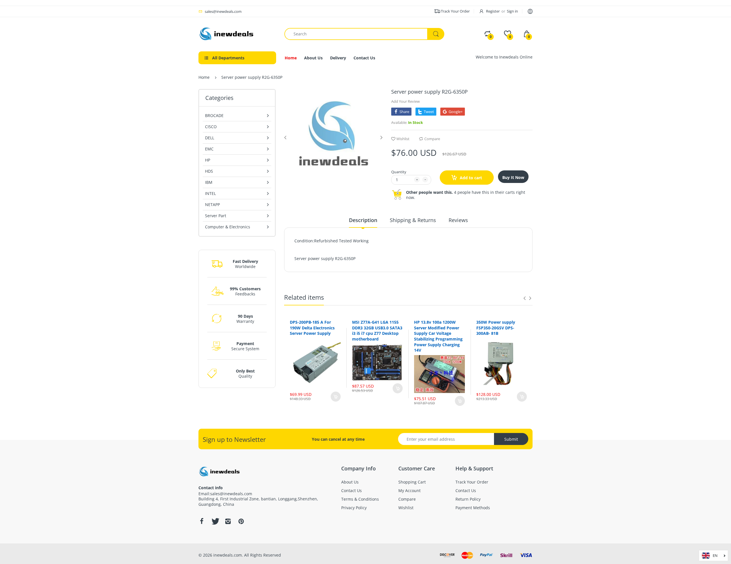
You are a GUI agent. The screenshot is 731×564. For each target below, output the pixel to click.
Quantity (398, 171)
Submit (511, 439)
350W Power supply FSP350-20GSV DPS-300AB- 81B (495, 327)
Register (493, 11)
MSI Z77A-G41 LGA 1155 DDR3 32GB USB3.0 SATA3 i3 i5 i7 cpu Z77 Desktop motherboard (377, 330)
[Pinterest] (241, 521)
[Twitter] (215, 521)
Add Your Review (405, 101)
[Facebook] (201, 521)
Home (204, 77)
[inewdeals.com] (227, 33)
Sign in (512, 11)
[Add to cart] (336, 397)
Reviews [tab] (458, 220)
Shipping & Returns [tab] (413, 220)
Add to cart (470, 177)
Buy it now (513, 177)
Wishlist (402, 138)
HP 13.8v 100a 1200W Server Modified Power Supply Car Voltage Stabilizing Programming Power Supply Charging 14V (438, 336)
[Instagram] (228, 521)
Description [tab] (363, 220)
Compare (432, 138)
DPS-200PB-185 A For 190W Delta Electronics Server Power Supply (312, 327)
